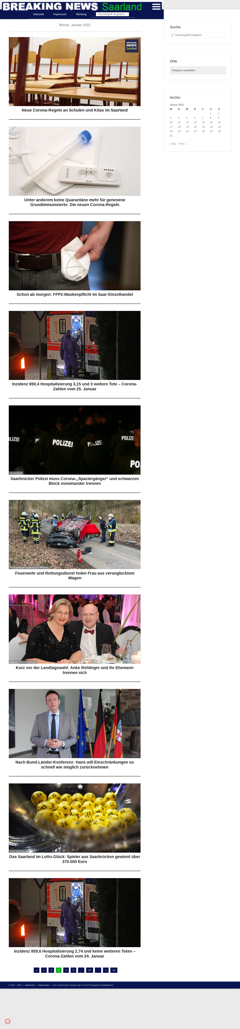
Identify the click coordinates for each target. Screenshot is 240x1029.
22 (211, 126)
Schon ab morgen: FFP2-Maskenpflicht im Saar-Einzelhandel (75, 294)
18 (179, 126)
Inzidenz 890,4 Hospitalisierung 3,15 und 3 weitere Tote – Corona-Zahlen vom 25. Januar (74, 386)
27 (195, 131)
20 (195, 126)
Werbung (81, 14)
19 (187, 126)
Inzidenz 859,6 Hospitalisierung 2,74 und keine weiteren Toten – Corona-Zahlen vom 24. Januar (74, 953)
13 (195, 122)
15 (113, 970)
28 (203, 131)
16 (219, 122)
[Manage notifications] (8, 1021)
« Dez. (173, 143)
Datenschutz (43, 985)
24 (171, 131)
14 (203, 122)
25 (179, 131)
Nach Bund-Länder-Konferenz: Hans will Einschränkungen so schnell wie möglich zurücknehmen (74, 764)
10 (89, 970)
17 (171, 126)
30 (219, 131)
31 (171, 135)
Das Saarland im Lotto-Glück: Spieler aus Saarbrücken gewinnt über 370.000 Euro (74, 859)
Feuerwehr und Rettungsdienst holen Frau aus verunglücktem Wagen (74, 575)
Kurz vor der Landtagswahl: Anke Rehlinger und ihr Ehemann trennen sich (75, 670)
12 (187, 122)
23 (219, 126)
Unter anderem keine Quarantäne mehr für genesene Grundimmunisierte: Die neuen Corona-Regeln (74, 202)
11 (179, 122)
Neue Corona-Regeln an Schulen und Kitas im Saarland (75, 110)
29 (211, 131)
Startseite (38, 14)
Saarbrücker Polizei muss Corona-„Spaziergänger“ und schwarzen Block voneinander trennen (75, 481)
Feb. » (182, 143)
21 (203, 126)
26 (187, 131)
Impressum (60, 14)
